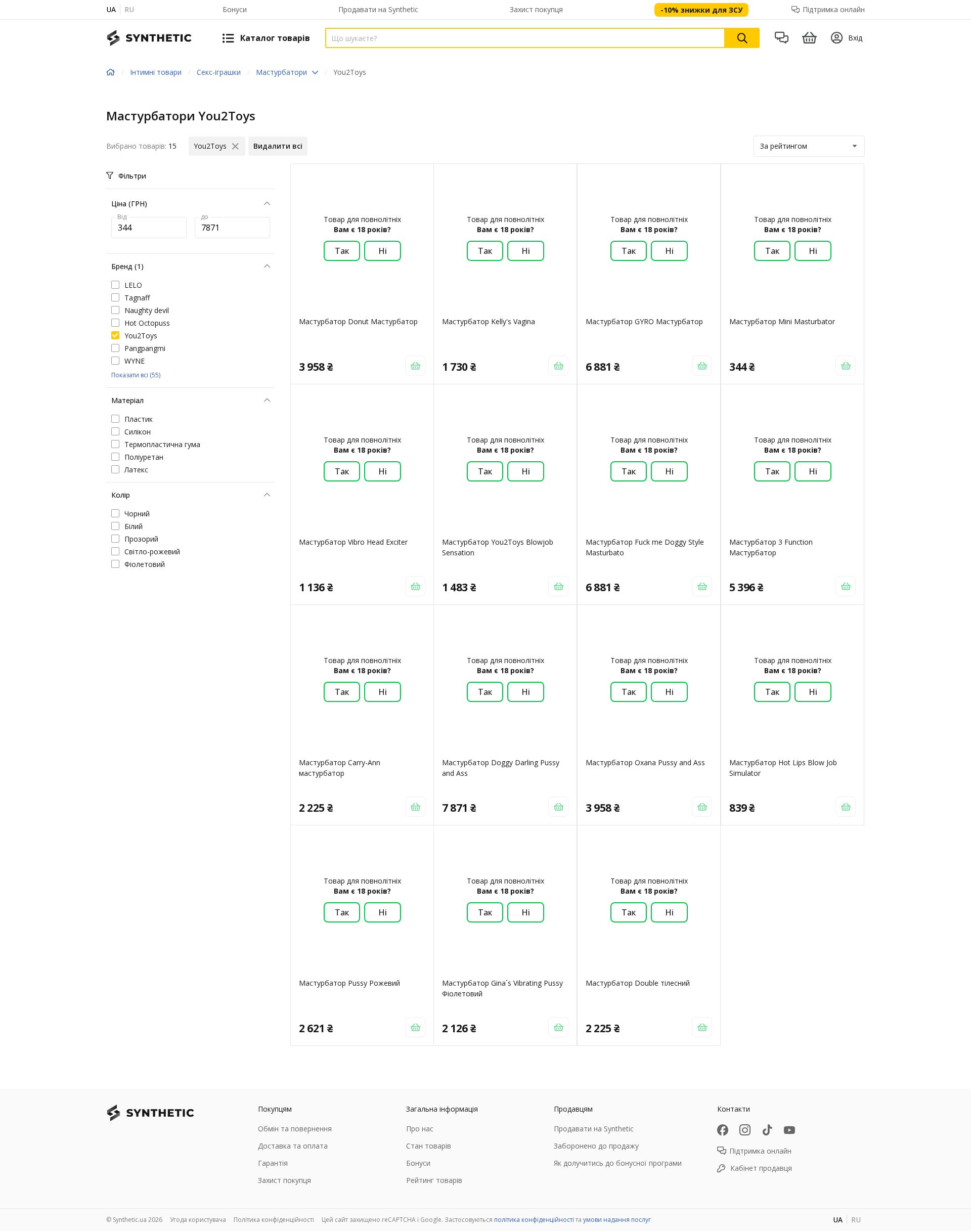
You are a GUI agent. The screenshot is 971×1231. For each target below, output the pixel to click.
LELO (133, 285)
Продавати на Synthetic (378, 9)
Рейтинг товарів (434, 1180)
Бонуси (235, 9)
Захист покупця (536, 9)
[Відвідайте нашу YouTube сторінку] (789, 1129)
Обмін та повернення (295, 1128)
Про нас (419, 1128)
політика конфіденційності (534, 1219)
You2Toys (140, 335)
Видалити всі (277, 146)
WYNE (134, 361)
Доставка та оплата (293, 1146)
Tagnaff (137, 297)
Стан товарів (428, 1146)
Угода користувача (198, 1219)
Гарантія (273, 1163)
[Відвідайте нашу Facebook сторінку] (723, 1129)
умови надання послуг (617, 1219)
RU (129, 9)
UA (111, 9)
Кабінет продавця (761, 1168)
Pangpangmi (144, 348)
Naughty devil (146, 310)
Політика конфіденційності (274, 1219)
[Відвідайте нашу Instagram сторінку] (745, 1129)
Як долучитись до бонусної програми (618, 1163)
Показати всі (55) (135, 375)
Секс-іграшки (219, 72)
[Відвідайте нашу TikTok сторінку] (767, 1129)
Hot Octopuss (147, 323)
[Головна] (110, 72)
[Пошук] (742, 38)
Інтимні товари (156, 72)
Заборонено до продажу (596, 1146)
